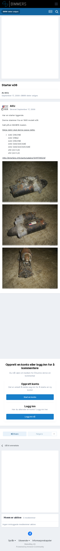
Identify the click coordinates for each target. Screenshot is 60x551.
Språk (11, 540)
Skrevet (22, 109)
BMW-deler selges (29, 95)
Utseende (23, 540)
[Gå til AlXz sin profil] (5, 108)
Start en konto (30, 397)
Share (15, 434)
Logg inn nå (30, 416)
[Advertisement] (30, 48)
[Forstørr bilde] (30, 181)
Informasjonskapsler (42, 540)
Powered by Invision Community (30, 547)
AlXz (7, 93)
